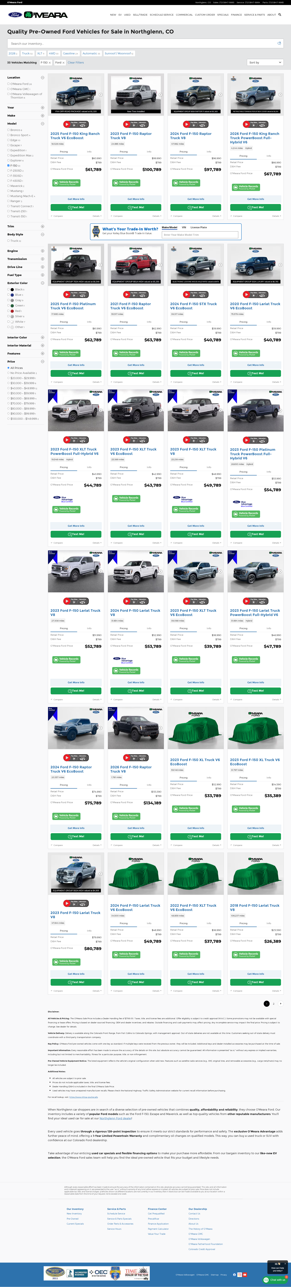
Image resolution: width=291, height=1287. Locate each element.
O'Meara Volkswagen (199, 1239)
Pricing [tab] (64, 151)
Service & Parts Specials (119, 1218)
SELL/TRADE (140, 14)
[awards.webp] (97, 1273)
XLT (40, 53)
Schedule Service (116, 1213)
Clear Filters (76, 62)
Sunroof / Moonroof (119, 53)
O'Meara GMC (196, 1234)
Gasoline (70, 53)
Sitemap (215, 1275)
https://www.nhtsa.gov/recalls (83, 1097)
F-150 (44, 62)
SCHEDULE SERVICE (162, 14)
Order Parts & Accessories (120, 1223)
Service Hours (114, 1229)
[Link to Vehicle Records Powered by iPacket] (66, 183)
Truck (27, 53)
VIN (184, 227)
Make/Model (169, 227)
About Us (193, 1223)
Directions (194, 1218)
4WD (54, 53)
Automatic (91, 53)
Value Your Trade (156, 1234)
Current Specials (75, 1223)
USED (127, 14)
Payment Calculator (158, 1229)
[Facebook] (234, 1274)
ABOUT (271, 14)
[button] (76, 144)
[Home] (15, 14)
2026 (13, 53)
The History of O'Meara (200, 1229)
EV (120, 14)
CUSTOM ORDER (205, 14)
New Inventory (74, 1213)
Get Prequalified (156, 1213)
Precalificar (153, 1218)
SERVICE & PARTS (254, 14)
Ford (58, 62)
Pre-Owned (72, 1218)
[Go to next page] (281, 1004)
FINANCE (236, 14)
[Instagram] (239, 1274)
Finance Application (158, 1223)
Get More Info (76, 199)
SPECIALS (223, 14)
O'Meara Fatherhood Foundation (206, 1244)
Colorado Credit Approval (202, 1249)
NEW (113, 14)
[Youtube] (244, 1274)
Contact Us (194, 1213)
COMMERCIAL (184, 14)
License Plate (199, 227)
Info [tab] (89, 151)
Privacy (224, 1275)
